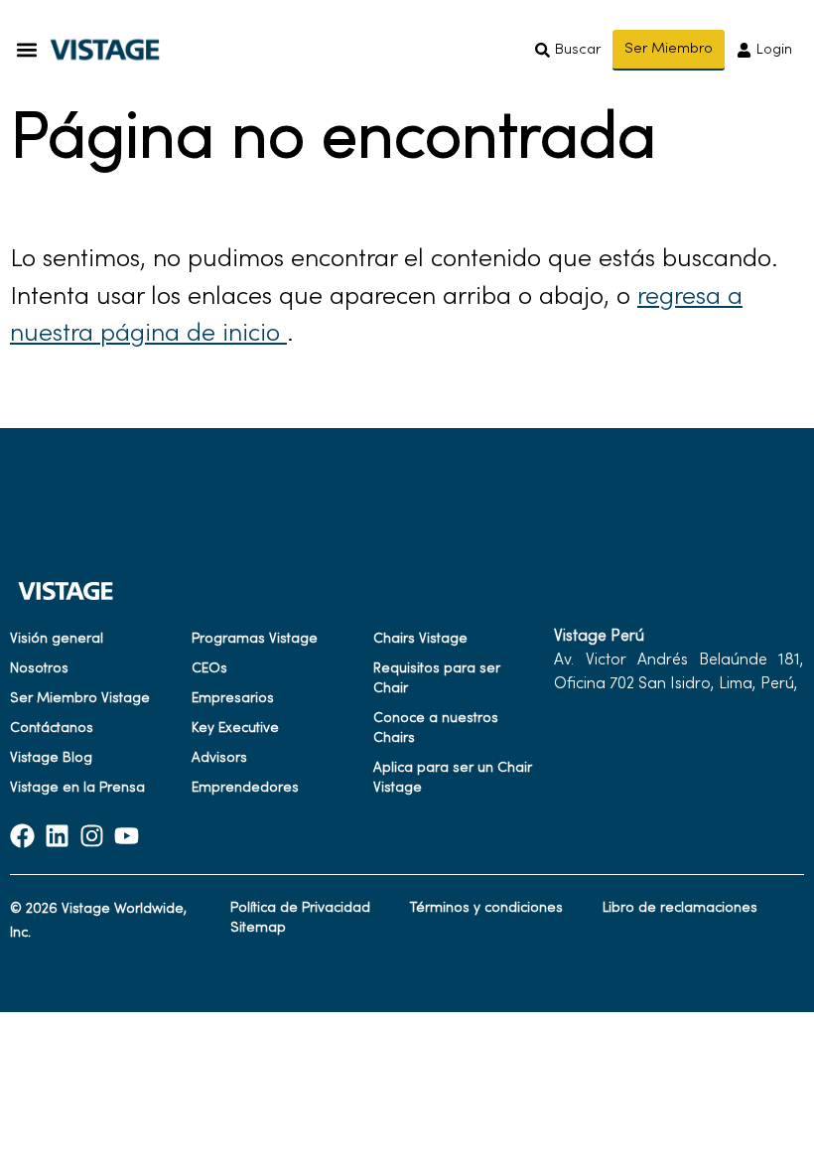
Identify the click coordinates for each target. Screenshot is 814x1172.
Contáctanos (51, 728)
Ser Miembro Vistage (80, 698)
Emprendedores (245, 788)
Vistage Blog (51, 758)
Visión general (56, 639)
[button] (26, 50)
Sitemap (258, 928)
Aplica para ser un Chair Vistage (452, 778)
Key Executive (235, 728)
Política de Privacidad (300, 908)
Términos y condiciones (486, 908)
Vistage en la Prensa (77, 788)
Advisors (219, 758)
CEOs (209, 668)
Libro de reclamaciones (680, 908)
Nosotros (39, 668)
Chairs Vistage (420, 639)
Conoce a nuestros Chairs (435, 728)
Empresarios (233, 698)
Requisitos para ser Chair (436, 678)
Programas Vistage (255, 639)
